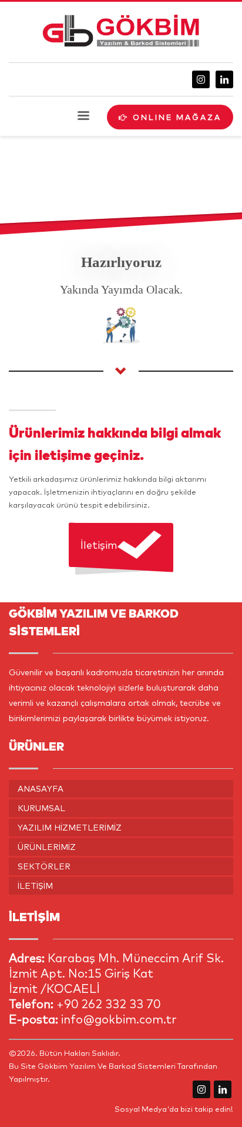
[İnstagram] (201, 79)
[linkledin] (224, 79)
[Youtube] (222, 1089)
